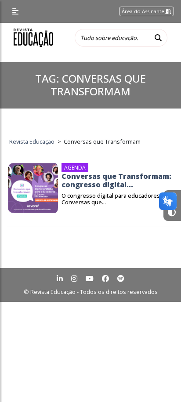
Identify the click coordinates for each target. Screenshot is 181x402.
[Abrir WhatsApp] (159, 379)
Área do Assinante (144, 11)
